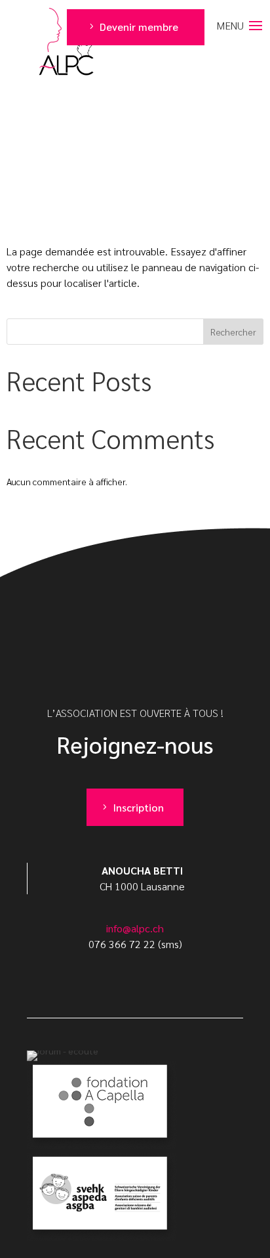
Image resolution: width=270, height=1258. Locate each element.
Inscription (138, 807)
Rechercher (233, 331)
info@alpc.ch (135, 928)
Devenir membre (139, 26)
